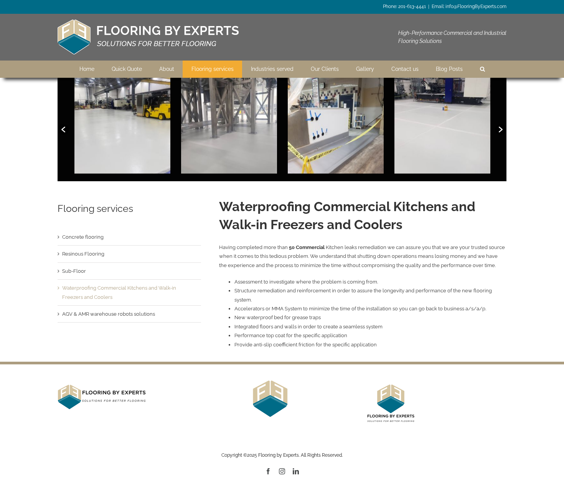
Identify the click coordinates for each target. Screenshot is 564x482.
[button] (63, 129)
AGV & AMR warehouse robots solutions (108, 314)
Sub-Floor (74, 271)
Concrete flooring (83, 237)
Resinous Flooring (83, 254)
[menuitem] (87, 69)
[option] (122, 126)
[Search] (482, 69)
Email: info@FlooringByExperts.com (469, 6)
